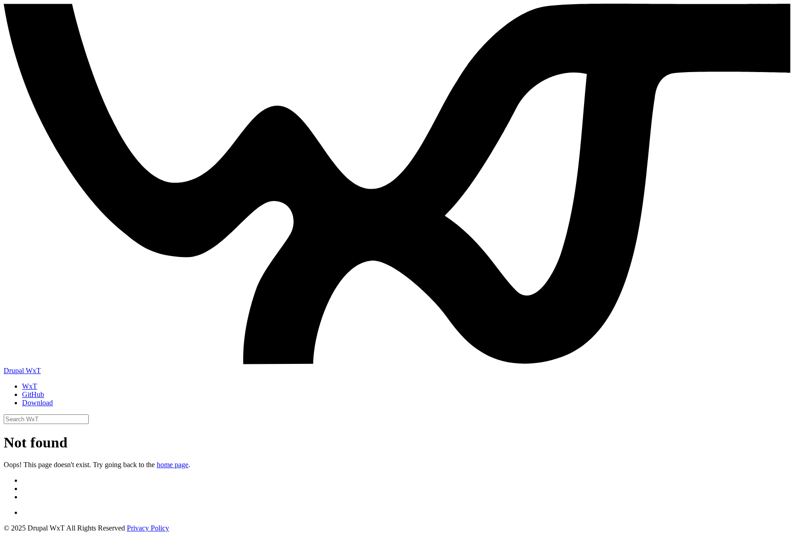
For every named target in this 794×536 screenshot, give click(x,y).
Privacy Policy (148, 528)
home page (172, 465)
